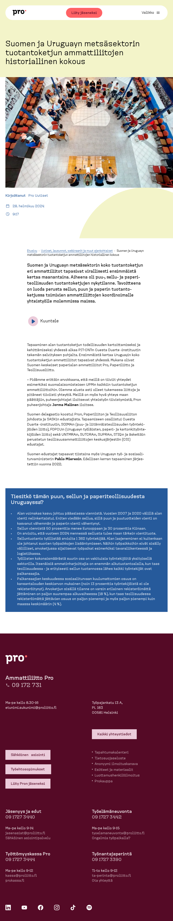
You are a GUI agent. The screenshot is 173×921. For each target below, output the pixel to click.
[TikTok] (73, 907)
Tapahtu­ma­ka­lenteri (112, 752)
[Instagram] (56, 907)
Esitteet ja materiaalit (114, 770)
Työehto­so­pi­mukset (28, 769)
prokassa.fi (14, 880)
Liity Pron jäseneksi (28, 783)
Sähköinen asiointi (28, 755)
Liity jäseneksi (84, 13)
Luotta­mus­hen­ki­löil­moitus (117, 775)
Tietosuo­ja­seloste (110, 758)
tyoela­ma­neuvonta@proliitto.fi (118, 833)
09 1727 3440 (20, 817)
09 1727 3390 (106, 859)
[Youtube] (24, 907)
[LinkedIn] (8, 907)
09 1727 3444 (20, 859)
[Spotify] (89, 907)
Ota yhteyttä (102, 880)
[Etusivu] (19, 13)
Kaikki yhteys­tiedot (114, 734)
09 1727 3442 (107, 817)
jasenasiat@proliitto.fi (25, 833)
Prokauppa (104, 781)
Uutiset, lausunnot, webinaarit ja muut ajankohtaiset (77, 251)
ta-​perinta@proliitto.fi (111, 875)
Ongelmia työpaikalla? (111, 838)
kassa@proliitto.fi (21, 875)
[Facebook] (40, 907)
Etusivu (32, 251)
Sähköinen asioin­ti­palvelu (27, 838)
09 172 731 (26, 685)
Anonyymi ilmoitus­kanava (116, 764)
